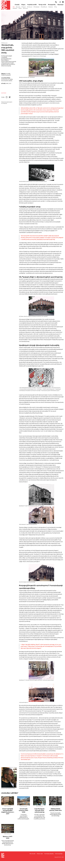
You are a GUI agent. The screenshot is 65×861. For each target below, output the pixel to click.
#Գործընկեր (36, 6)
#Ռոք (55, 6)
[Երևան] (5, 5)
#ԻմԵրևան (29, 6)
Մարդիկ (17, 4)
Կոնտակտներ (58, 853)
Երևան (56, 857)
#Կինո (20, 8)
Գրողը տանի (42, 4)
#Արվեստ (50, 6)
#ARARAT (15, 8)
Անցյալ (23, 4)
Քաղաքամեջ (51, 4)
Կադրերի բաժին (32, 4)
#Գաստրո (25, 8)
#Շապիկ (18, 6)
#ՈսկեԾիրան (44, 6)
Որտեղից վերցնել (49, 853)
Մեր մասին (32, 853)
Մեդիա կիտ (40, 853)
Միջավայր (60, 4)
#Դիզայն (23, 6)
